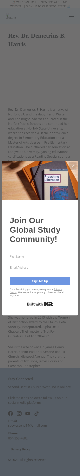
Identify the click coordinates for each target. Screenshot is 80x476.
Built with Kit (40, 304)
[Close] (73, 166)
